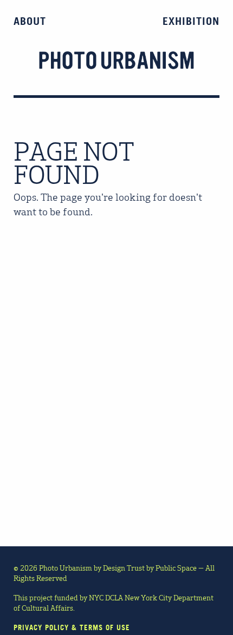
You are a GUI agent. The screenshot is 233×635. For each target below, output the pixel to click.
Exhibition (191, 21)
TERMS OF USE (105, 627)
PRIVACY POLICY (41, 627)
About (30, 21)
